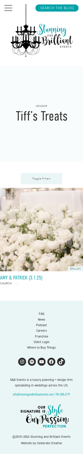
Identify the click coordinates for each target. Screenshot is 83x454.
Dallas (75, 268)
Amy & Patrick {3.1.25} (21, 278)
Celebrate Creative (49, 443)
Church (6, 283)
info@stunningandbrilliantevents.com (33, 394)
